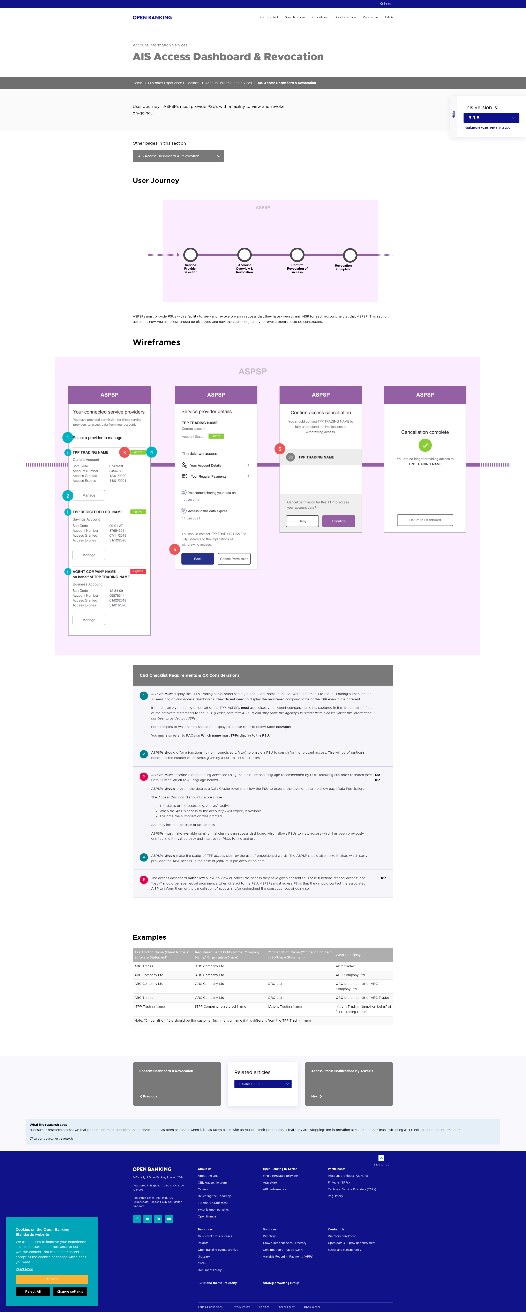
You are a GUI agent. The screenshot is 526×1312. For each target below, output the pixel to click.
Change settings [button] (70, 1291)
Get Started (269, 17)
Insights (203, 1243)
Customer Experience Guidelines (174, 83)
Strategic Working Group (281, 1283)
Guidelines (320, 17)
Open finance (207, 1216)
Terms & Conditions (210, 1307)
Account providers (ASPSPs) (348, 1176)
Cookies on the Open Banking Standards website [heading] (42, 1232)
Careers (203, 1189)
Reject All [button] (33, 1291)
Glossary (204, 1256)
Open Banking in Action (280, 1169)
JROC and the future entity (217, 1283)
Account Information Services (228, 83)
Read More (24, 1269)
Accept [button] (52, 1279)
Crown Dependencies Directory (285, 1243)
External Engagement (213, 1203)
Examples (283, 727)
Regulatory (335, 1196)
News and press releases (215, 1236)
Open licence (312, 1307)
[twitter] (147, 1219)
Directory (269, 1236)
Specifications (295, 17)
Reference (370, 17)
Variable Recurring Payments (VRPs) (288, 1256)
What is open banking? (214, 1209)
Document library (210, 1270)
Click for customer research (51, 1138)
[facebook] (137, 1219)
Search (388, 3)
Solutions (270, 1229)
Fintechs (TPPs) (339, 1182)
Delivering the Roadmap (214, 1196)
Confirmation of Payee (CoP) (283, 1249)
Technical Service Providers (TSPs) (352, 1189)
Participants (336, 1169)
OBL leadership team (212, 1182)
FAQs (389, 17)
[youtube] (169, 1219)
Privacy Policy (241, 1307)
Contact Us (336, 1229)
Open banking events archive (218, 1249)
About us (204, 1169)
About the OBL (208, 1176)
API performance (275, 1189)
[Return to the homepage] (152, 18)
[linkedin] (158, 1219)
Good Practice (345, 17)
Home (137, 83)
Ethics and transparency (344, 1249)
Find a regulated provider (280, 1176)
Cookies (264, 1307)
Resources (205, 1229)
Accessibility (287, 1307)
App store (270, 1182)
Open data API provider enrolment (351, 1243)
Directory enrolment (342, 1236)
